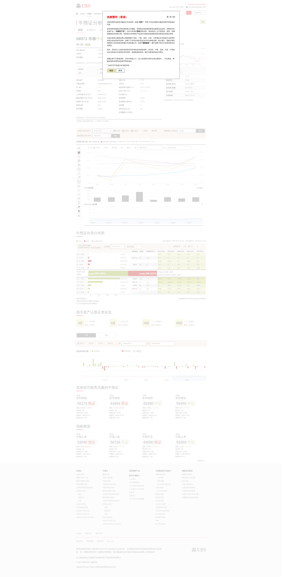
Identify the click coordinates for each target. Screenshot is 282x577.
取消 (120, 70)
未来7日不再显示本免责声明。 (119, 65)
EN (174, 17)
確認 (111, 70)
